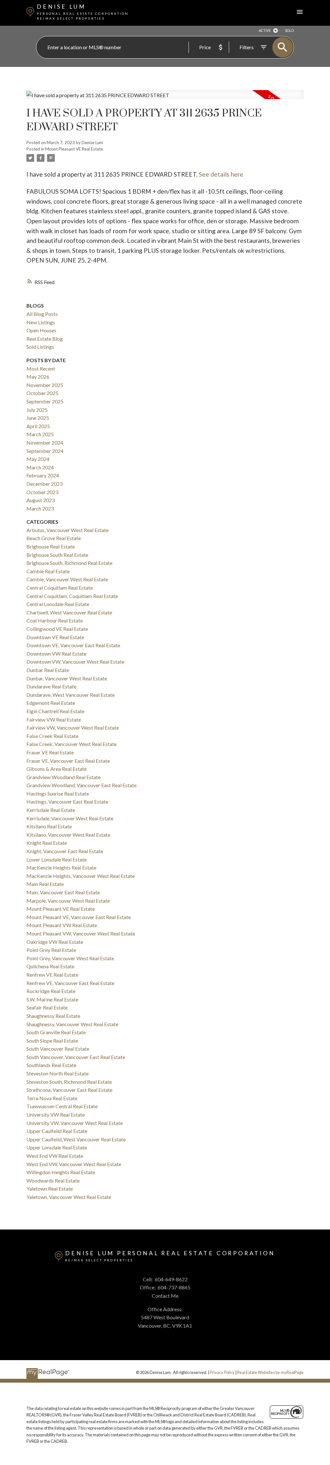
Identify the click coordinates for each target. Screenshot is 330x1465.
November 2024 (44, 442)
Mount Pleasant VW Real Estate (61, 925)
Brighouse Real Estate (50, 546)
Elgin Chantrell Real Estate (55, 711)
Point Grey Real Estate (51, 950)
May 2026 (37, 376)
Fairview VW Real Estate (53, 719)
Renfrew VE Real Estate (52, 975)
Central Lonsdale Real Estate (57, 604)
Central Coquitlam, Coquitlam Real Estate (72, 596)
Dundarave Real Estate (51, 686)
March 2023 (40, 508)
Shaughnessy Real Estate (53, 1016)
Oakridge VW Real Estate (54, 942)
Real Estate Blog (44, 339)
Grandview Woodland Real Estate (63, 777)
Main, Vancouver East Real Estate (63, 892)
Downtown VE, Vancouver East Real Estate (73, 645)
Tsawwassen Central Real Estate (62, 1106)
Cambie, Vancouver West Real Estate (67, 579)
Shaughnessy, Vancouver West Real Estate (72, 1024)
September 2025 (44, 401)
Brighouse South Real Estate (57, 555)
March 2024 (40, 467)
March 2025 (40, 434)
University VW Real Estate (55, 1114)
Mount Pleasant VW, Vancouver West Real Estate (80, 933)
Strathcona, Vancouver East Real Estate (69, 1090)
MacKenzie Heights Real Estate (61, 867)
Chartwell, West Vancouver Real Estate (69, 612)
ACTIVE (265, 30)
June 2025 (37, 418)
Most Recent (40, 368)
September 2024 (44, 451)
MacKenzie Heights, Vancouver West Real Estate (80, 876)
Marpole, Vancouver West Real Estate (68, 901)
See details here (221, 174)
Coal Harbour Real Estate (54, 620)
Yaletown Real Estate (49, 1188)
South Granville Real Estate (56, 1032)
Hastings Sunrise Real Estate (57, 793)
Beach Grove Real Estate (53, 538)
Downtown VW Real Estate (56, 653)
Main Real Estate (45, 884)
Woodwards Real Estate (53, 1180)
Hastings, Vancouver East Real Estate (67, 801)
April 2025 (38, 426)
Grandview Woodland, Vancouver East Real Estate (81, 785)
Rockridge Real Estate (50, 991)
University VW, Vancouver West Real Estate (74, 1123)
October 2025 (42, 393)
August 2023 (40, 500)
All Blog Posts (42, 314)
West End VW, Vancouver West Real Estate (73, 1164)
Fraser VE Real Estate (50, 752)
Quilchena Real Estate (50, 966)
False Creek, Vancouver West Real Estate (71, 744)
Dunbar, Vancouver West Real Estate (66, 678)
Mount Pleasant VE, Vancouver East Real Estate (78, 917)
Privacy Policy (222, 1372)
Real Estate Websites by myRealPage (270, 1372)
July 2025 (37, 410)
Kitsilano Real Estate (49, 826)
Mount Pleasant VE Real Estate (74, 149)
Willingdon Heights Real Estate (60, 1172)
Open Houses (41, 330)
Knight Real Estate (46, 843)
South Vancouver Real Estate (57, 1049)
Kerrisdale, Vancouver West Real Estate (69, 818)
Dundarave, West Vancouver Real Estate (70, 695)
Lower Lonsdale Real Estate (56, 859)
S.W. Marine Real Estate (52, 999)
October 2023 (42, 492)
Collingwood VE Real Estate (57, 629)
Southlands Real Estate (51, 1065)
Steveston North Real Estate (57, 1073)
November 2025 (44, 385)
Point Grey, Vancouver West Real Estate (70, 958)
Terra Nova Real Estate (51, 1098)
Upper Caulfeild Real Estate (56, 1131)
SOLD (289, 30)
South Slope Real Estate (52, 1040)
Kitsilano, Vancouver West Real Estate (68, 835)
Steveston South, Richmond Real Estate (69, 1082)
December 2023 (44, 484)
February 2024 (42, 475)
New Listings (40, 322)
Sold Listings (40, 347)
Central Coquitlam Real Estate (59, 588)
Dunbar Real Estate (47, 670)
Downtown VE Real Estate (55, 637)
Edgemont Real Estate (50, 703)
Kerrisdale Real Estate (50, 810)
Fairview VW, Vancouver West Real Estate (72, 727)
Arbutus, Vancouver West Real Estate (67, 530)
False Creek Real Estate (52, 736)
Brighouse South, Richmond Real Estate (69, 563)
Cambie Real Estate (48, 571)
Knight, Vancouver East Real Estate (64, 851)
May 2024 (37, 459)
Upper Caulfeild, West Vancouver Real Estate (76, 1139)
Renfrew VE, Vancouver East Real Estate (70, 983)
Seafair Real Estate (47, 1007)
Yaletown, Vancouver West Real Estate (68, 1197)
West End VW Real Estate (54, 1156)
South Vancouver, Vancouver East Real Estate (75, 1057)
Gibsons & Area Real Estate (56, 769)
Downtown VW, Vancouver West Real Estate (75, 662)
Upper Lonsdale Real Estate (56, 1147)
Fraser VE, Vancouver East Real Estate (68, 761)
